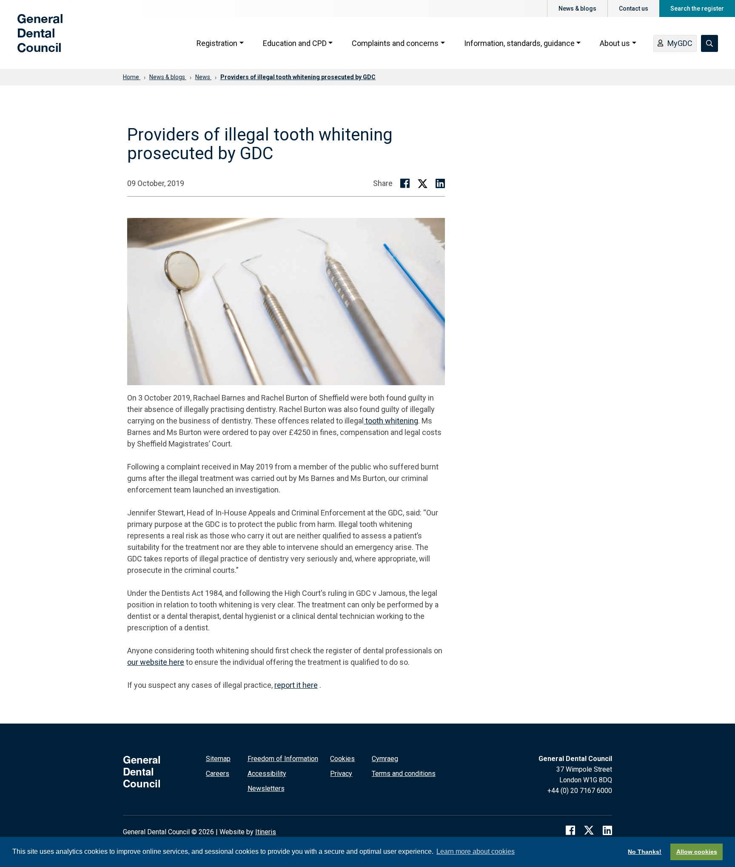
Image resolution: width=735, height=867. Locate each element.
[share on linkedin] (440, 183)
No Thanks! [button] (644, 851)
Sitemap (218, 759)
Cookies (342, 759)
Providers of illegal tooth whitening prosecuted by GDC (298, 77)
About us (615, 43)
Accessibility (267, 774)
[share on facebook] (405, 183)
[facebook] (570, 830)
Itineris (265, 832)
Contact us (633, 8)
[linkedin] (607, 830)
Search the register (697, 8)
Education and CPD (295, 43)
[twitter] (589, 830)
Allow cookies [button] (696, 851)
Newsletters (266, 788)
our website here (155, 662)
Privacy (341, 774)
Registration (217, 43)
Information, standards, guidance (519, 43)
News (203, 77)
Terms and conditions (404, 774)
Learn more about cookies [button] (475, 851)
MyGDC (679, 43)
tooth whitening (391, 420)
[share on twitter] (422, 183)
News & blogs (577, 8)
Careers (217, 774)
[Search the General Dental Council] (709, 43)
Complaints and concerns (395, 43)
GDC (30, 39)
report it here (296, 685)
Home (131, 77)
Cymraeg (385, 759)
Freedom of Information (283, 759)
